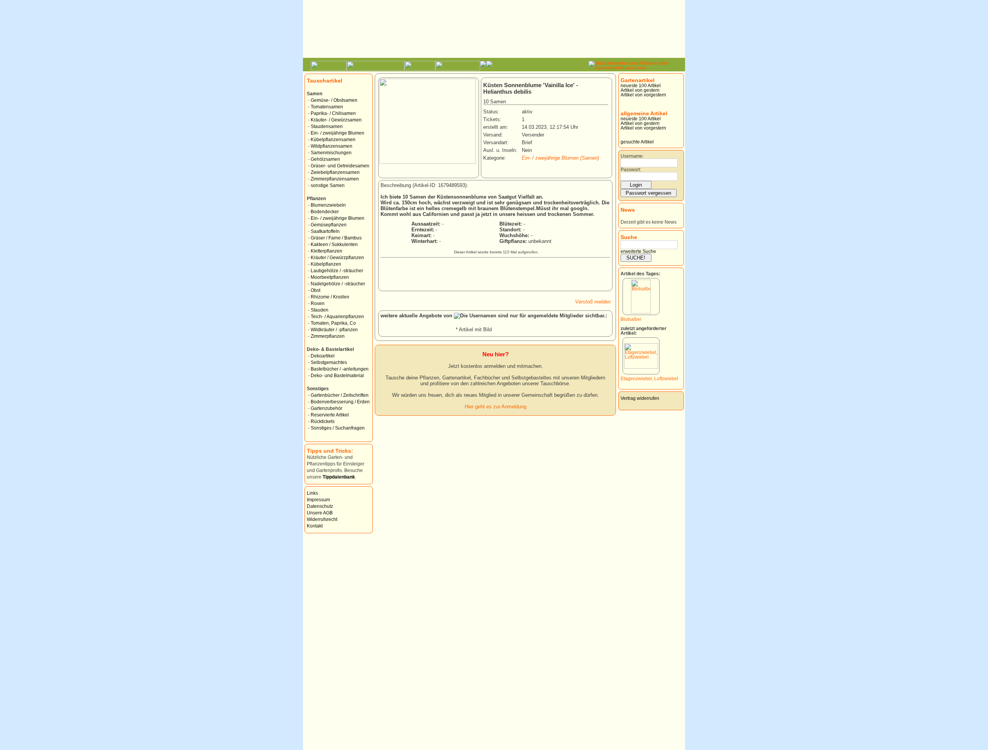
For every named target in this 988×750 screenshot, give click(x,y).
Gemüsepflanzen (329, 224)
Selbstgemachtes (329, 362)
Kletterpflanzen (326, 251)
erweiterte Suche (638, 251)
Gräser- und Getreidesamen (340, 165)
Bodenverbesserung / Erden (340, 401)
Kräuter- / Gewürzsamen (336, 120)
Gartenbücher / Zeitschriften (340, 395)
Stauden (319, 310)
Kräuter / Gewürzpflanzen (337, 257)
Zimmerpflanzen (328, 336)
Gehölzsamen (325, 159)
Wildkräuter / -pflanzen (334, 329)
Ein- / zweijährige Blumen (337, 133)
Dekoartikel (323, 356)
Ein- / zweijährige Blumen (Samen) (560, 158)
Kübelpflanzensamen (333, 139)
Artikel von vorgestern (643, 95)
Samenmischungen (331, 152)
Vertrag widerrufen (640, 398)
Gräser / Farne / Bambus (336, 238)
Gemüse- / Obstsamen (334, 100)
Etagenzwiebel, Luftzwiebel (649, 378)
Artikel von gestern (640, 90)
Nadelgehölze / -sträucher (338, 283)
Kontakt (315, 526)
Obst (315, 290)
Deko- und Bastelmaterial (337, 375)
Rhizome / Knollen (330, 297)
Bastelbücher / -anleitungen (340, 369)
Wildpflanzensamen (331, 146)
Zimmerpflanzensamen (335, 179)
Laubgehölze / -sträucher (337, 270)
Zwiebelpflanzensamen (335, 172)
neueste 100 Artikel (641, 85)
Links (312, 493)
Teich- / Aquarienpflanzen (337, 316)
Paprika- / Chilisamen (333, 113)
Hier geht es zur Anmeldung (495, 407)
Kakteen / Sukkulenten (334, 244)
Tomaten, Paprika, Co (333, 323)
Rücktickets (323, 421)
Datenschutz (320, 506)
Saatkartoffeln (325, 231)
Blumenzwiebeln (328, 205)
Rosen (318, 303)
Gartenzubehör (326, 408)
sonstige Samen (328, 185)
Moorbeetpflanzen (330, 277)
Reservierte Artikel (330, 415)
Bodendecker (325, 211)
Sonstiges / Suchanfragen (338, 428)
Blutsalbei (631, 319)
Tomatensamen (327, 106)
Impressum (318, 499)
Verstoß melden (593, 302)
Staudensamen (327, 126)
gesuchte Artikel (637, 142)
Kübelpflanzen (326, 264)
